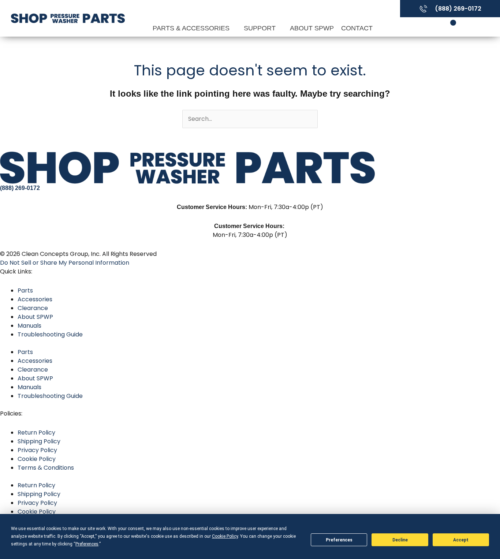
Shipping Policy (39, 441)
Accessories (35, 299)
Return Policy (36, 432)
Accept (461, 540)
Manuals (29, 325)
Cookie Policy (37, 459)
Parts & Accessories (192, 28)
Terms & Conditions (46, 467)
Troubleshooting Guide (50, 334)
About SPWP (312, 28)
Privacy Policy (37, 450)
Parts (25, 290)
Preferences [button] (86, 544)
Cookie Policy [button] (225, 536)
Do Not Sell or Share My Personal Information (64, 262)
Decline (400, 540)
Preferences (339, 540)
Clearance (33, 308)
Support (260, 28)
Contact (357, 28)
